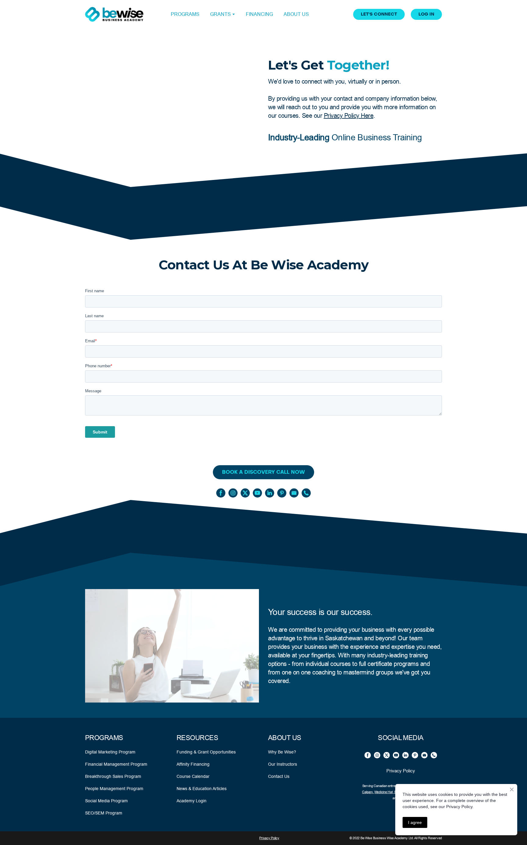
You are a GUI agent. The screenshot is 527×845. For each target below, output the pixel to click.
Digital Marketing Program (110, 752)
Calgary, (368, 792)
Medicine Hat (384, 792)
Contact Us (278, 776)
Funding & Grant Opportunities (206, 752)
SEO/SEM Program (103, 813)
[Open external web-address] (114, 14)
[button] (379, 14)
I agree (415, 822)
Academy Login (191, 801)
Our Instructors (282, 764)
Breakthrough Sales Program (113, 776)
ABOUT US (296, 14)
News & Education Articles (202, 789)
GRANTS (220, 14)
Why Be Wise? (282, 752)
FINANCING (259, 14)
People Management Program (114, 789)
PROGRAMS (185, 14)
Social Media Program (106, 801)
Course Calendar (193, 776)
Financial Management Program (116, 764)
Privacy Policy (400, 771)
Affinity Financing (193, 764)
